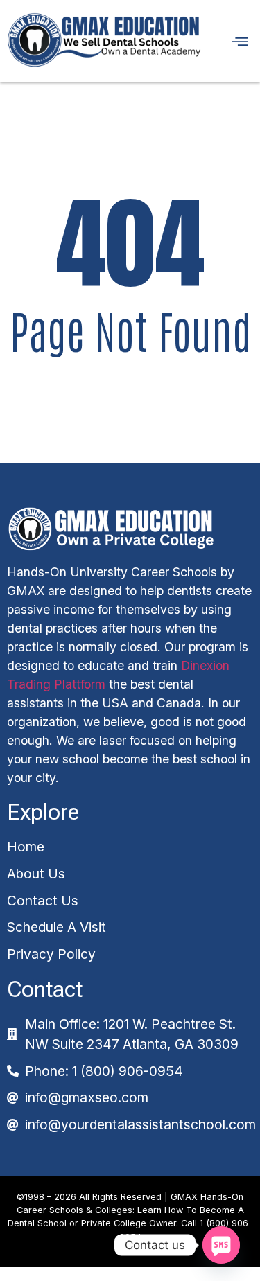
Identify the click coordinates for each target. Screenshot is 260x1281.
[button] (234, 41)
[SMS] (221, 1245)
